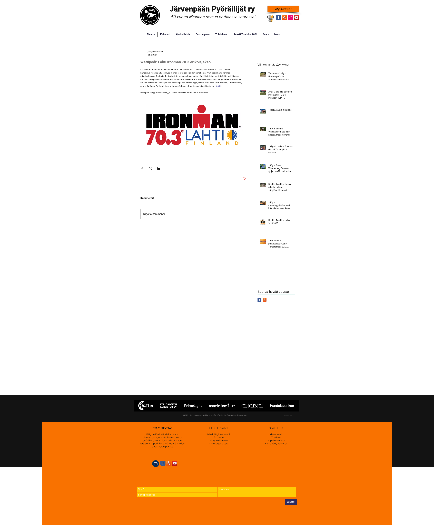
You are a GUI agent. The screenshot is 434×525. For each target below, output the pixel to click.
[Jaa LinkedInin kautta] (158, 168)
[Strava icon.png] (284, 17)
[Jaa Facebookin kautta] (142, 168)
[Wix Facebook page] (278, 17)
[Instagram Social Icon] (290, 17)
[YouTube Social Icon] (296, 17)
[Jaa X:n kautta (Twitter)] (150, 168)
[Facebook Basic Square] (259, 300)
